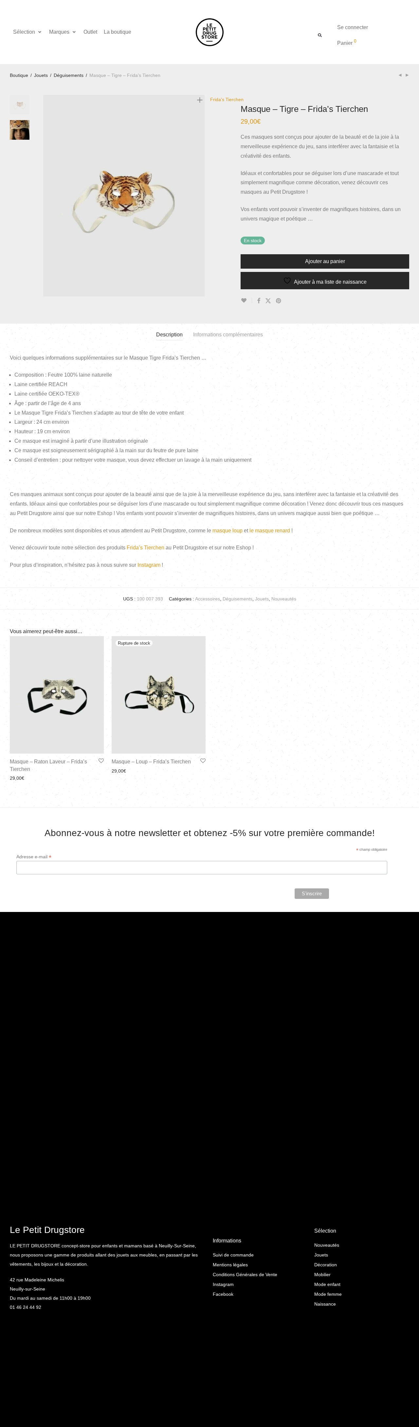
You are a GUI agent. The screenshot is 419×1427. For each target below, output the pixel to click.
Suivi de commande (233, 1255)
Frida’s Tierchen (145, 547)
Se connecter (352, 27)
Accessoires (207, 598)
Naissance (325, 1304)
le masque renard (269, 530)
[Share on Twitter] (268, 301)
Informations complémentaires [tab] (228, 334)
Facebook (223, 1294)
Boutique (19, 75)
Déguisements (68, 75)
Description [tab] (169, 334)
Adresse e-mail (33, 857)
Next (201, 196)
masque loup (227, 530)
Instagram (148, 565)
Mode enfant (327, 1284)
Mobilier (322, 1274)
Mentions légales (230, 1264)
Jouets (41, 75)
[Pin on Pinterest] (279, 301)
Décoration (325, 1264)
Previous (47, 196)
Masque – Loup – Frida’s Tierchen (151, 761)
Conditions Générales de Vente (245, 1274)
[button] (28, 32)
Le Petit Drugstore (47, 1230)
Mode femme (328, 1294)
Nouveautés (283, 598)
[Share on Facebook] (258, 301)
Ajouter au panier (325, 261)
